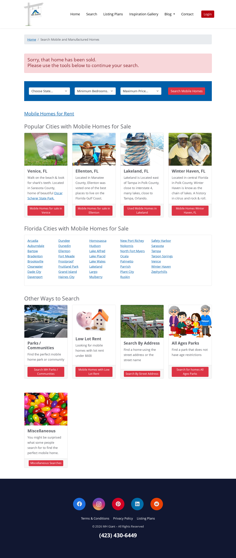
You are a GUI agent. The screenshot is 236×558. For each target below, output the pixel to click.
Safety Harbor (161, 241)
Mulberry (95, 277)
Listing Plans (113, 14)
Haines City (66, 277)
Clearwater (35, 266)
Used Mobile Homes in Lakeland (142, 210)
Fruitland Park (68, 266)
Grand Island (67, 272)
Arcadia (32, 241)
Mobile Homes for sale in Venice (46, 210)
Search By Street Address (142, 374)
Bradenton (35, 256)
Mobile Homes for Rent (49, 113)
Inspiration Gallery (143, 14)
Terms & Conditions (95, 518)
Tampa (156, 251)
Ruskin (125, 277)
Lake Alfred (97, 251)
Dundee (64, 241)
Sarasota (157, 246)
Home (75, 14)
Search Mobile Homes (187, 91)
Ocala (124, 256)
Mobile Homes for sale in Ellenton (94, 210)
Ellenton (64, 251)
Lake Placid (97, 256)
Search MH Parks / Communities (46, 372)
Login (208, 14)
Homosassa (97, 241)
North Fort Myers (132, 251)
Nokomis (126, 246)
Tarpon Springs (162, 256)
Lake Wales (97, 261)
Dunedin (64, 246)
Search (91, 14)
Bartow (32, 251)
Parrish (125, 266)
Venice (156, 261)
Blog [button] (168, 14)
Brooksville (35, 261)
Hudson (95, 246)
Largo (93, 272)
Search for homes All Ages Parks (190, 372)
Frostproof (65, 261)
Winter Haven (161, 266)
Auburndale (35, 246)
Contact (187, 14)
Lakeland (95, 266)
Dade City (34, 272)
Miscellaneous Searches (46, 463)
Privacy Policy (123, 518)
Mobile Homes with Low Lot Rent (93, 372)
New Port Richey (132, 241)
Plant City (127, 272)
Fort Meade (66, 256)
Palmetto (126, 261)
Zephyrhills (159, 272)
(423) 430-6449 (118, 535)
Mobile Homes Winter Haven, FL (190, 210)
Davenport (35, 277)
